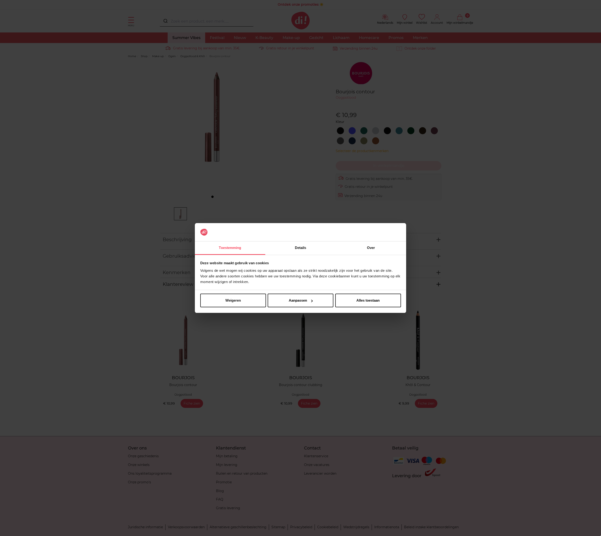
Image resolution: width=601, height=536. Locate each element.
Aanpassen (298, 300)
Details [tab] (300, 248)
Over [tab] (371, 248)
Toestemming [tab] (230, 248)
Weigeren (233, 300)
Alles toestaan (368, 300)
